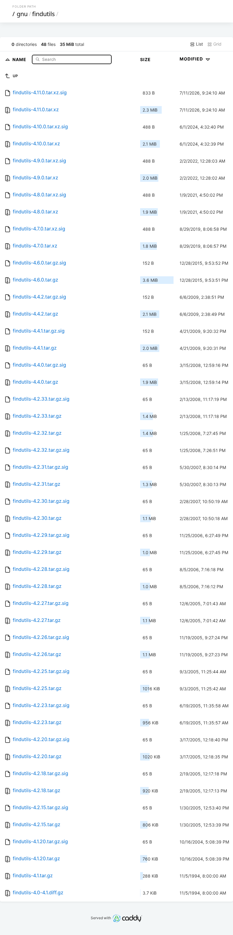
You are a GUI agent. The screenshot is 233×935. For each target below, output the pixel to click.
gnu (22, 14)
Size (145, 59)
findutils (43, 14)
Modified (192, 58)
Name (20, 59)
